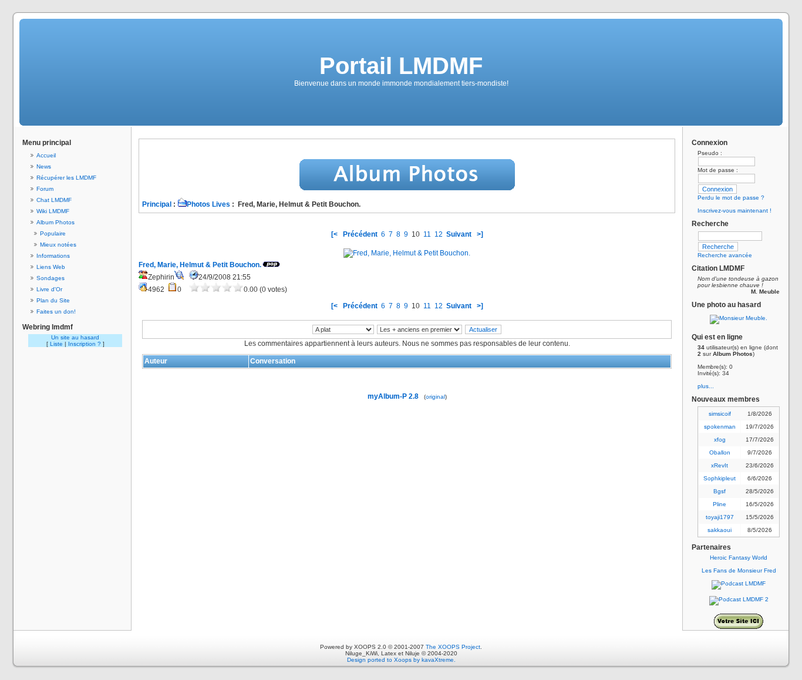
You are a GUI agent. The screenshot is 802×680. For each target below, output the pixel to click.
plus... (705, 386)
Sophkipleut (719, 478)
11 (427, 234)
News (43, 166)
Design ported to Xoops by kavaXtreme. (401, 660)
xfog (720, 439)
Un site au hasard (75, 337)
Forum (44, 189)
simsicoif (720, 413)
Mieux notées (58, 244)
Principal (156, 204)
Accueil (46, 155)
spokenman (720, 426)
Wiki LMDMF (52, 211)
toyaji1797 (720, 517)
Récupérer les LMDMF (66, 177)
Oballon (719, 452)
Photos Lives (208, 204)
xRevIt (719, 465)
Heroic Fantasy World (738, 557)
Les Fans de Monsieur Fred (739, 570)
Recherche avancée (724, 255)
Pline (719, 504)
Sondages (50, 278)
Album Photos (55, 222)
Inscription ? (84, 344)
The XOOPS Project (453, 647)
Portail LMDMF (401, 66)
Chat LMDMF (54, 200)
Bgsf (719, 491)
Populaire (53, 233)
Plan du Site (53, 300)
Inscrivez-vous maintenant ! (734, 210)
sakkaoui (719, 530)
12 (438, 234)
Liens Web (50, 267)
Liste (56, 344)
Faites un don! (56, 311)
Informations (53, 256)
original (435, 396)
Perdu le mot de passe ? (730, 197)
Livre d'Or (49, 289)
